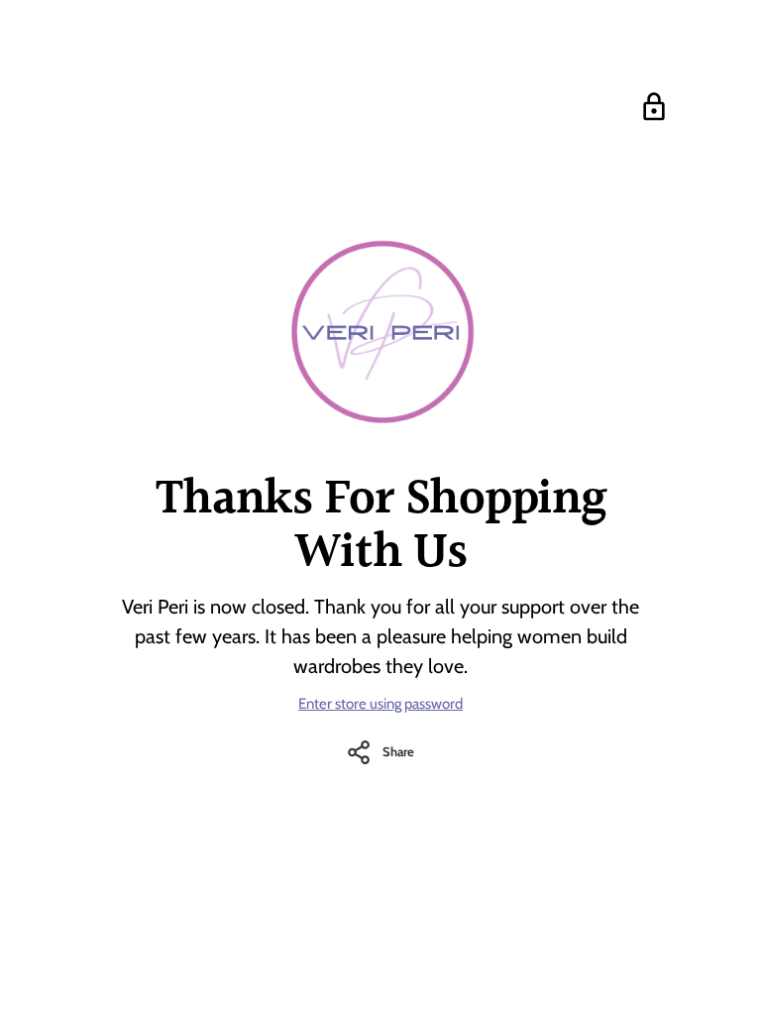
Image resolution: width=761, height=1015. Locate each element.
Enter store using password (380, 704)
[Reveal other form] (654, 107)
